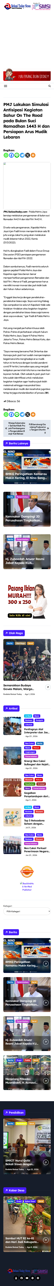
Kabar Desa (30, 1201)
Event (19, 1060)
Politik (27, 1060)
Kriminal (41, 784)
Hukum (36, 748)
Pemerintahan (22, 497)
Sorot (19, 454)
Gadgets (39, 720)
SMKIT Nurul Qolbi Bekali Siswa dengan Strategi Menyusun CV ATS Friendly (19, 1166)
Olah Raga (20, 643)
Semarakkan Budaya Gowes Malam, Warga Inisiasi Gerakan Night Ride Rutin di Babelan (21, 691)
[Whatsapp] (6, 155)
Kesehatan (29, 784)
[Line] (16, 155)
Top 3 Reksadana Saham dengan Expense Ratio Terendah (34, 825)
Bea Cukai (29, 743)
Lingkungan (30, 752)
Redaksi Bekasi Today (12, 694)
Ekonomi (28, 779)
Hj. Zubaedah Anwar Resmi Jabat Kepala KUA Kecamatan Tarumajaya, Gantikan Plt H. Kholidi (24, 565)
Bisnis (36, 716)
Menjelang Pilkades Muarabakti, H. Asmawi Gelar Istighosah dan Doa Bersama (20, 1084)
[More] (33, 155)
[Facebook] (11, 155)
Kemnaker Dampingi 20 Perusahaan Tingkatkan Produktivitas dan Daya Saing (27, 520)
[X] (27, 155)
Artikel (28, 716)
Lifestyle (28, 724)
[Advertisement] (27, 39)
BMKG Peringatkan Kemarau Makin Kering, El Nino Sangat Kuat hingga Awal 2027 (26, 478)
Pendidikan (21, 1123)
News (27, 788)
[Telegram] (22, 155)
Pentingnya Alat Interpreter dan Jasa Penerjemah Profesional (36, 734)
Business (28, 720)
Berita (10, 454)
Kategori (7, 905)
